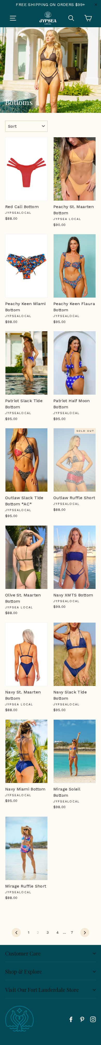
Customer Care (23, 953)
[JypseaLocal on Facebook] (71, 1019)
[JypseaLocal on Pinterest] (82, 1019)
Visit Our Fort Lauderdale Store (42, 989)
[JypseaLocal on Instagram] (93, 1019)
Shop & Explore (23, 971)
